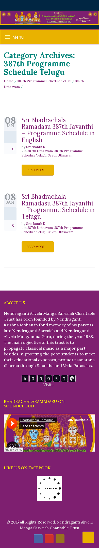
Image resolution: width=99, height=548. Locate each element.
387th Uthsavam (40, 151)
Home (8, 81)
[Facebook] (38, 538)
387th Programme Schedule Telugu (44, 81)
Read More (36, 170)
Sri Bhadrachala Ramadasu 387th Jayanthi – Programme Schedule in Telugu (58, 206)
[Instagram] (60, 538)
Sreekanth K (35, 147)
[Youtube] (49, 538)
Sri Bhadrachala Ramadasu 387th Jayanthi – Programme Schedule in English (58, 130)
